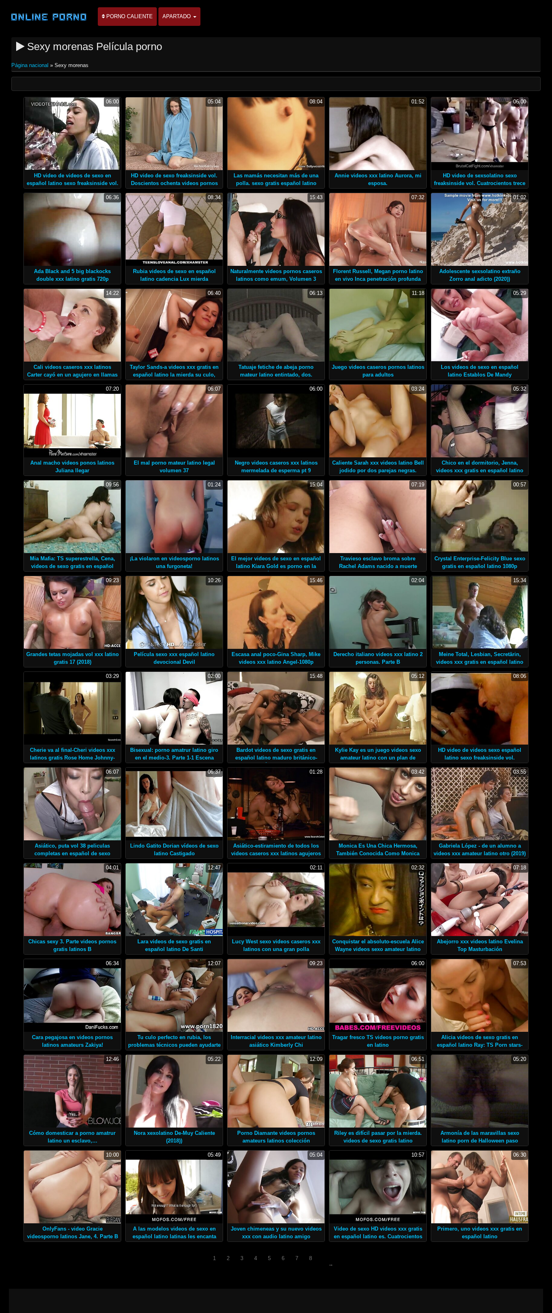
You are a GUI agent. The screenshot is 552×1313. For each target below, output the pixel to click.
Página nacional (30, 65)
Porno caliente (129, 16)
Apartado (177, 16)
